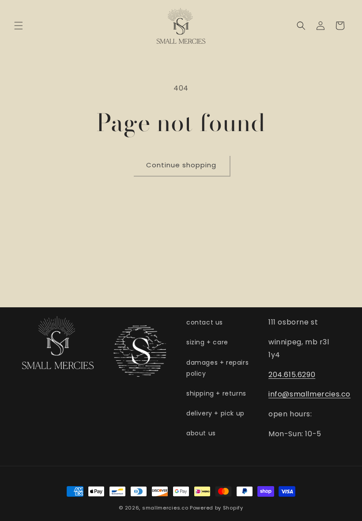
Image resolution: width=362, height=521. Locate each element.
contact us (204, 322)
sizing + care (207, 342)
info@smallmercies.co (309, 394)
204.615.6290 (291, 375)
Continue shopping (181, 165)
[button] (18, 25)
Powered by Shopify (216, 507)
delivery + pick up (215, 413)
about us (201, 433)
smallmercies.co (165, 507)
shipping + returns (216, 393)
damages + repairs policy (217, 368)
